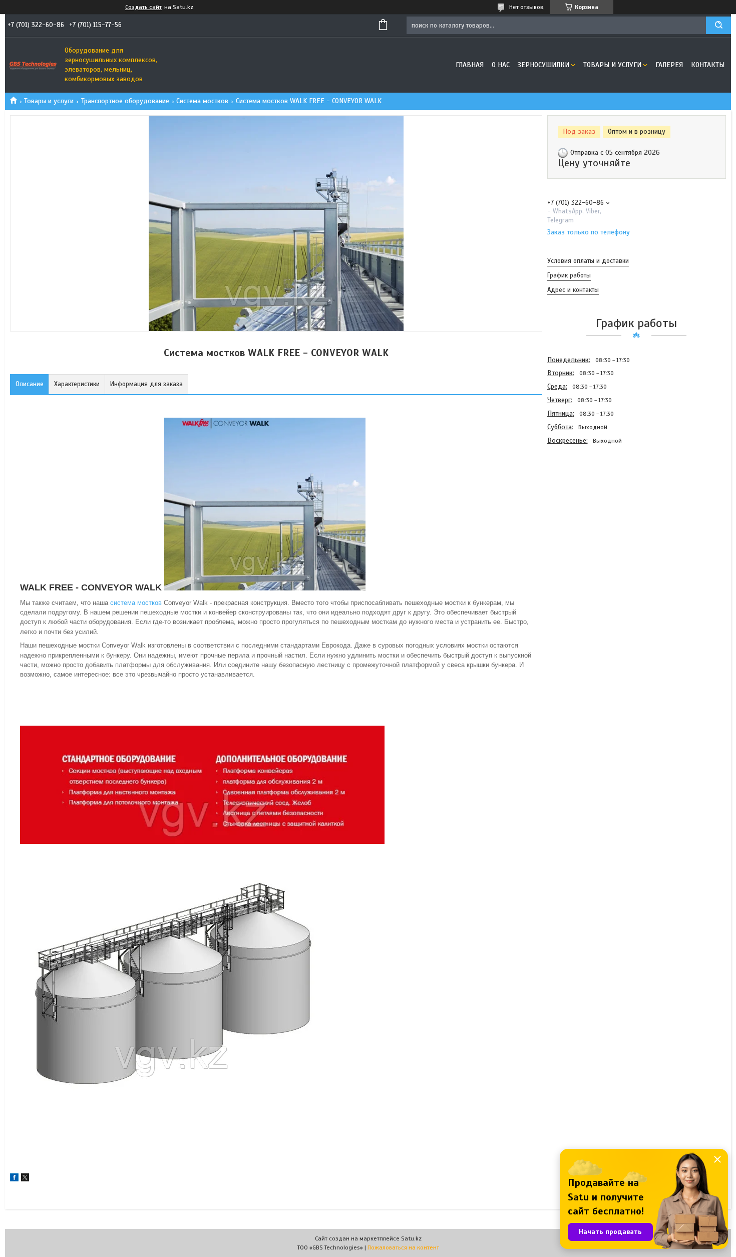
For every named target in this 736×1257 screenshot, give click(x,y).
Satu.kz (411, 1238)
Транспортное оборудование (125, 101)
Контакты (707, 65)
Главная (470, 65)
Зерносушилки (543, 65)
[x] (25, 1179)
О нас (501, 65)
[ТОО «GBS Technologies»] (33, 65)
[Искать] (718, 25)
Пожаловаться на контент (403, 1247)
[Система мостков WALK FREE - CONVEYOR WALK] (583, 501)
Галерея (669, 65)
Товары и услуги (612, 65)
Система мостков (202, 101)
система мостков (136, 602)
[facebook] (14, 1179)
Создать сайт (143, 7)
